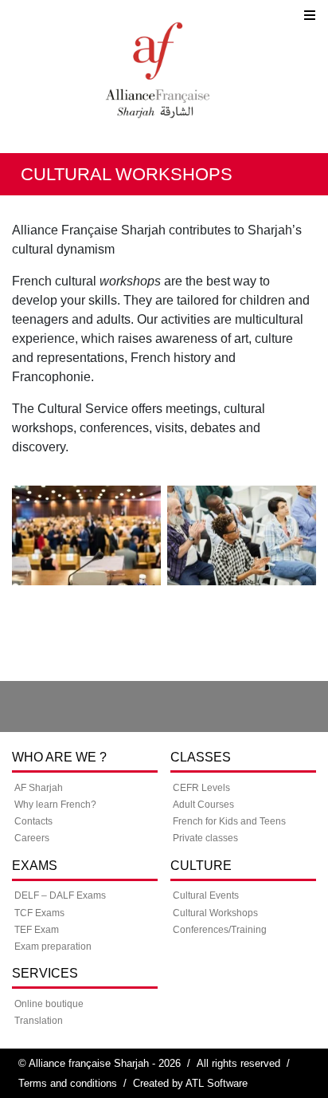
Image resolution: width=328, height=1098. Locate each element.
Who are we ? (59, 757)
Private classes (205, 838)
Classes (200, 757)
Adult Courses (203, 804)
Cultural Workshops (215, 913)
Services (45, 973)
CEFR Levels (201, 787)
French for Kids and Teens (229, 821)
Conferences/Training (220, 929)
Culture (201, 865)
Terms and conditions (67, 1083)
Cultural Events (206, 895)
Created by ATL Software (190, 1083)
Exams (34, 865)
